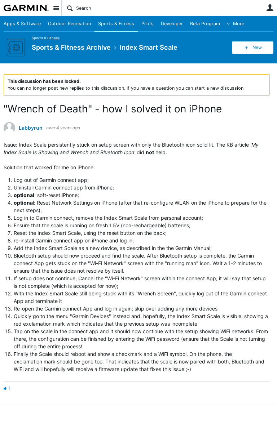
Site (55, 8)
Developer (172, 23)
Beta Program (205, 23)
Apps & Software (22, 23)
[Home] (26, 8)
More (238, 23)
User (269, 7)
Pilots (147, 23)
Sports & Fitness (116, 23)
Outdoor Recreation (69, 23)
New (257, 47)
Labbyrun (31, 128)
